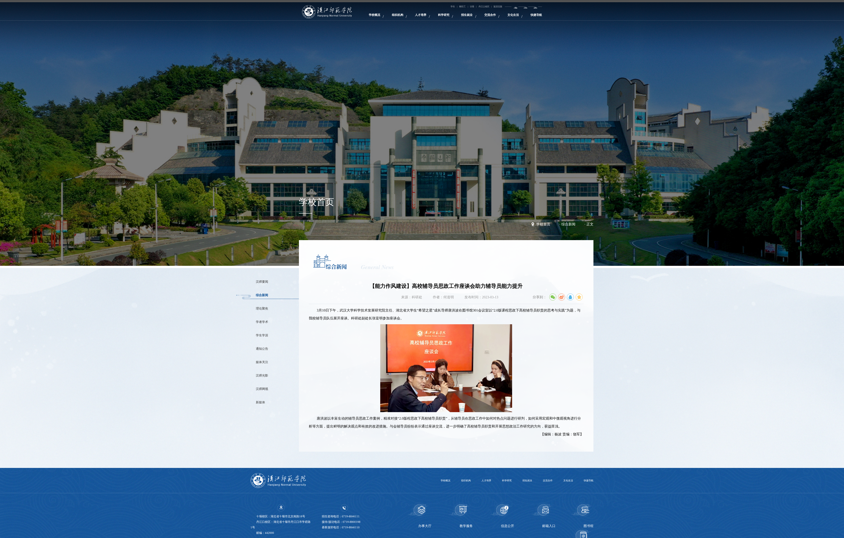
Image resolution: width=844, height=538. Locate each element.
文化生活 (553, 20)
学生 (467, 8)
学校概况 (358, 20)
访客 (494, 8)
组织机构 (390, 20)
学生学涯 (267, 350)
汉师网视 (267, 417)
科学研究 (455, 20)
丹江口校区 (510, 8)
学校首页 (543, 224)
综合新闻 (568, 224)
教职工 (480, 8)
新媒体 (264, 433)
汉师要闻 (267, 283)
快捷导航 (585, 20)
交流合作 (520, 20)
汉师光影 (267, 400)
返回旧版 (530, 8)
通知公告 (267, 366)
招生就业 (488, 20)
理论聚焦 (267, 316)
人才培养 (423, 20)
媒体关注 (267, 383)
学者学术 (267, 333)
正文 (589, 224)
